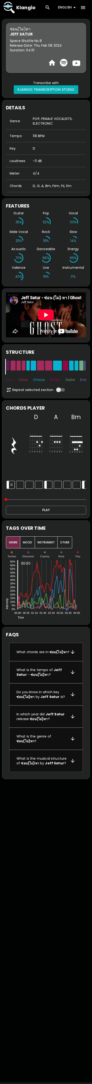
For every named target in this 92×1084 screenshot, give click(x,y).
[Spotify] (63, 62)
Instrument (46, 542)
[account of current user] (83, 7)
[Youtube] (75, 62)
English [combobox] (65, 7)
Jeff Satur (21, 34)
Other (64, 542)
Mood (27, 542)
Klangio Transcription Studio (45, 89)
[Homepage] (52, 63)
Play (46, 510)
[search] (47, 7)
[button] (46, 652)
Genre (13, 542)
